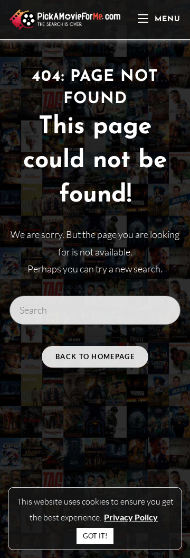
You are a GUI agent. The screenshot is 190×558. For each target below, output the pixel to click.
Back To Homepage (95, 356)
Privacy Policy (131, 517)
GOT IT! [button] (95, 536)
